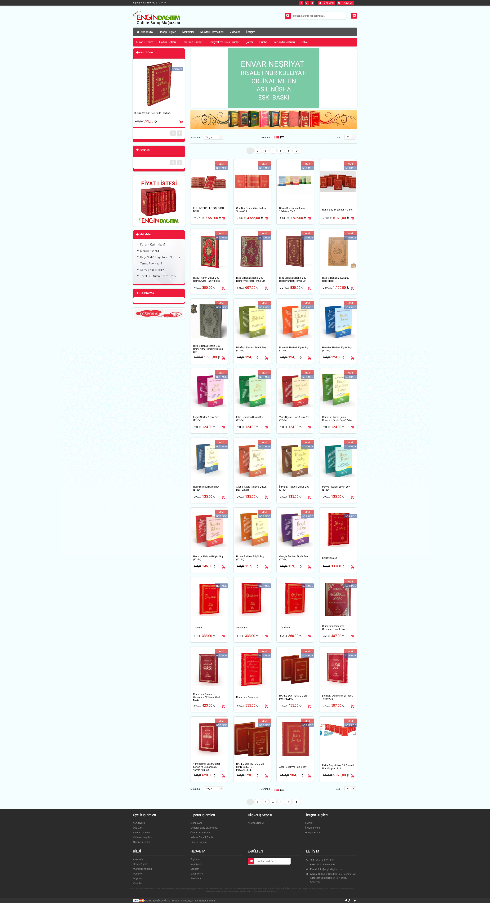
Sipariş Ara (196, 822)
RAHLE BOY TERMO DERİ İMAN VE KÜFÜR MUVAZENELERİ (250, 767)
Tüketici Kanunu (198, 841)
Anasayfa (146, 32)
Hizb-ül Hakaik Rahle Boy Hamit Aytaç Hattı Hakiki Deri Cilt (208, 349)
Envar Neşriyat (264, 888)
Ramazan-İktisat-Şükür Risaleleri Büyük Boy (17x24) (337, 419)
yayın (177, 888)
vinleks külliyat (348, 888)
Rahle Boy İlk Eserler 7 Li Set (337, 209)
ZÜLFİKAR (284, 627)
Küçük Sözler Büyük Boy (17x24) (206, 419)
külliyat (254, 888)
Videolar (137, 883)
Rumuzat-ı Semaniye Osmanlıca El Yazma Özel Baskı (206, 697)
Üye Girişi (138, 827)
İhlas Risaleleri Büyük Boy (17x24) (249, 419)
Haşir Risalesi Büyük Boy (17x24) (206, 488)
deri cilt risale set (231, 891)
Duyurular (138, 878)
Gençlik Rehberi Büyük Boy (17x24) (293, 558)
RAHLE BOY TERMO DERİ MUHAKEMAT (293, 697)
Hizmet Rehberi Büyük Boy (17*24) (250, 558)
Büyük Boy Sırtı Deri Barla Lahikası (152, 113)
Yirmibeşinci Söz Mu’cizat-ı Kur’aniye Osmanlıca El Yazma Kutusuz (207, 767)
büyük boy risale (309, 888)
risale (248, 888)
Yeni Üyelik (139, 822)
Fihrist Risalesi (329, 558)
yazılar (157, 888)
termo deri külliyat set (214, 891)
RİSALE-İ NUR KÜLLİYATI (281, 888)
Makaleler (138, 873)
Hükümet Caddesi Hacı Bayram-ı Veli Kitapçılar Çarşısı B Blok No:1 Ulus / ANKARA (333, 877)
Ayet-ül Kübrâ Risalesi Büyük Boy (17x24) (251, 488)
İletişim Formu (312, 827)
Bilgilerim (195, 859)
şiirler (163, 888)
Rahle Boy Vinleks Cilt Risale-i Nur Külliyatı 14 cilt (338, 767)
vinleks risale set (335, 888)
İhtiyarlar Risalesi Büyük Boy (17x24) (294, 488)
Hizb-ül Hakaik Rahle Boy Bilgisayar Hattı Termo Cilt (292, 279)
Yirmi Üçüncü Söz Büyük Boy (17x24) (294, 419)
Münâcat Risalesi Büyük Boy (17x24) (251, 349)
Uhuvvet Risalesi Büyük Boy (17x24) (294, 349)
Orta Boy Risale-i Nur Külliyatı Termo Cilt (251, 210)
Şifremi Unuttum (141, 832)
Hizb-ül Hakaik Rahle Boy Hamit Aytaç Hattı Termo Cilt (250, 279)
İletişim (309, 822)
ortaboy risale (322, 888)
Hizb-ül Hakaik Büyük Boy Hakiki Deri (335, 279)
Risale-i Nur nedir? (151, 250)
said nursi (242, 891)
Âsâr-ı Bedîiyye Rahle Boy (292, 767)
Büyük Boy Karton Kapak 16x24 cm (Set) (292, 210)
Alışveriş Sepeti (256, 822)
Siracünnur (242, 627)
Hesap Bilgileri (140, 863)
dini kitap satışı (240, 888)
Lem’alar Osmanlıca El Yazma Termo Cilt (337, 697)
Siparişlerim (196, 873)
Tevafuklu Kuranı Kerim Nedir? (158, 276)
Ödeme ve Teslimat (200, 832)
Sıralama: (195, 137)
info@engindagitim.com (330, 869)
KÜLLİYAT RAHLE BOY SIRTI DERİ (208, 210)
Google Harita (312, 832)
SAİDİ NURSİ (272, 891)
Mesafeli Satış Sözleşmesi (204, 827)
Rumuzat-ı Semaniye (247, 697)
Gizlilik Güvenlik (141, 841)
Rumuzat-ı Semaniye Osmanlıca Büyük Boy (333, 628)
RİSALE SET (297, 888)
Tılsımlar (197, 627)
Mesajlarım (196, 863)
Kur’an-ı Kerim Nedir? (152, 244)
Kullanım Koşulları (142, 837)
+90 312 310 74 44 (324, 859)
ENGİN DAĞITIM (205, 888)
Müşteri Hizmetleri (142, 868)
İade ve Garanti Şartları (202, 837)
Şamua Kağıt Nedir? (152, 269)
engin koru (170, 888)
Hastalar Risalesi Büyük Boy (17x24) (337, 349)
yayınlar (183, 888)
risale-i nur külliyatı (137, 888)
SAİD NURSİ (252, 891)
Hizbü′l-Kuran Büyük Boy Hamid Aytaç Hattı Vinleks (206, 279)
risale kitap (149, 888)
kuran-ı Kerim (217, 888)
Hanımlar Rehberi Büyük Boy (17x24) (208, 558)
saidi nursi (262, 891)
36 (348, 137)
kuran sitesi (228, 888)
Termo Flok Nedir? (151, 263)
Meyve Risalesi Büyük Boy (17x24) (336, 488)
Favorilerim (196, 878)
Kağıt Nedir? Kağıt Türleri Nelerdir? (160, 257)
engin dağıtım (191, 888)
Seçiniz (210, 137)
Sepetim (194, 868)
